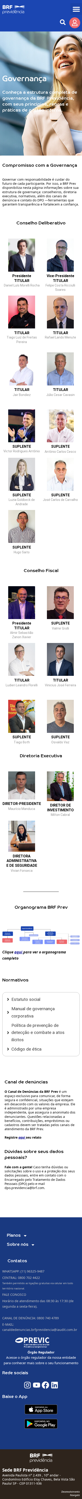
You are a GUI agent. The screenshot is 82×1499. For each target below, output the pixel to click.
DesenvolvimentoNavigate (70, 1493)
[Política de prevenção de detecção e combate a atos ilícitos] (41, 1032)
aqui (18, 952)
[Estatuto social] (41, 999)
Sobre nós (17, 1244)
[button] (76, 9)
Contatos (17, 1261)
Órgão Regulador (41, 1352)
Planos (14, 1235)
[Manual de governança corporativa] (41, 1012)
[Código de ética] (41, 1049)
